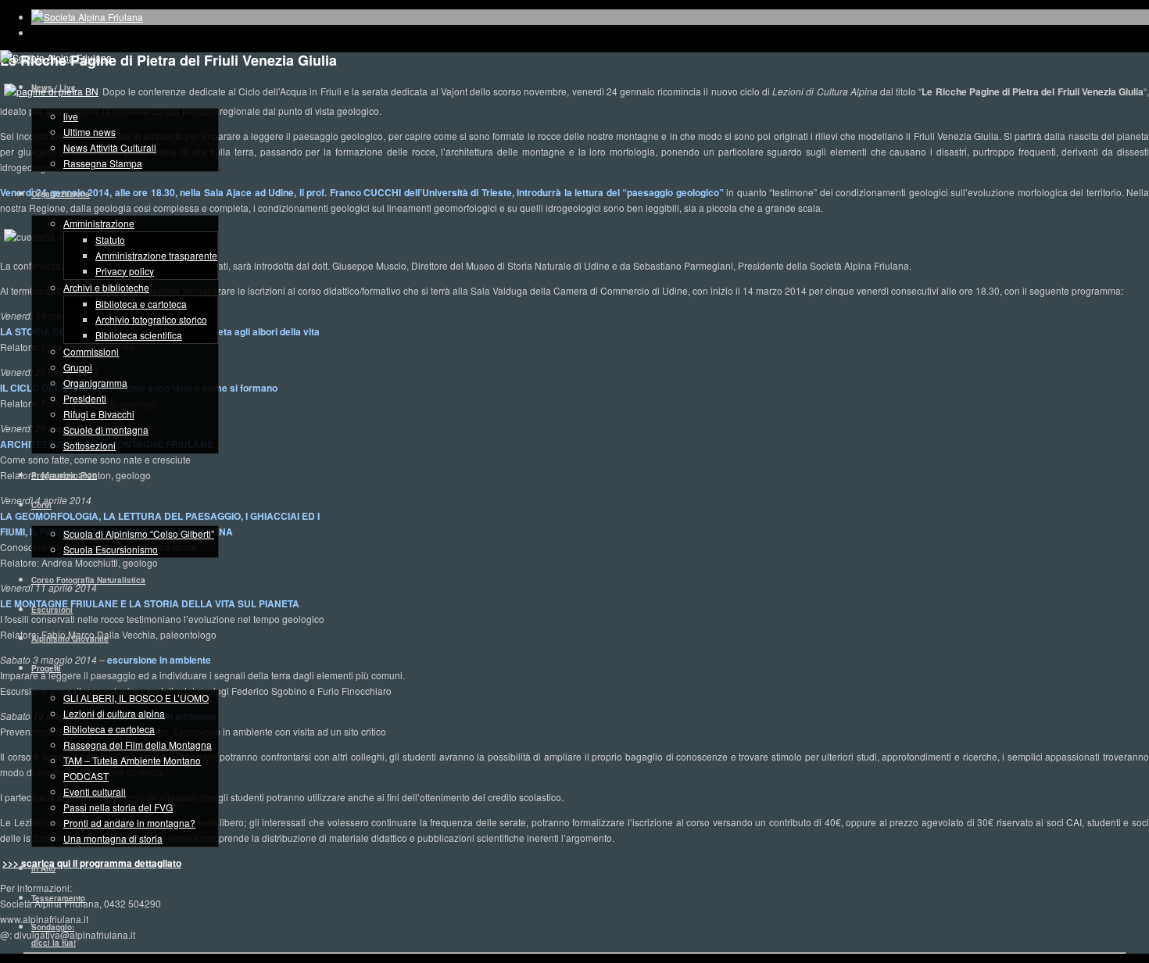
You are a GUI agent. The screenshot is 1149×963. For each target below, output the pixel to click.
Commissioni (91, 351)
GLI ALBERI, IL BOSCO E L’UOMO (136, 697)
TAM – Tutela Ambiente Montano (132, 760)
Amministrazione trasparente (156, 255)
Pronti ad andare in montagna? (129, 822)
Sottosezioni (89, 445)
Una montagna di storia (113, 838)
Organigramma (95, 382)
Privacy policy (124, 270)
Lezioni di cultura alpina (114, 713)
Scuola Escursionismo (110, 549)
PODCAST (86, 775)
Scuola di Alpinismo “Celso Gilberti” (138, 533)
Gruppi (77, 367)
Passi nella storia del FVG (118, 807)
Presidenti (84, 398)
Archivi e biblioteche (106, 287)
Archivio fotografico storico (151, 319)
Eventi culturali (94, 791)
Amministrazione (98, 223)
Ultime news (89, 131)
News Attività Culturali (109, 147)
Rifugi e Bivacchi (98, 414)
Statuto (110, 239)
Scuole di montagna (106, 429)
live (70, 116)
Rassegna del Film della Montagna (137, 744)
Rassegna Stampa (102, 163)
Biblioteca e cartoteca (141, 303)
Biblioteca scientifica (138, 335)
